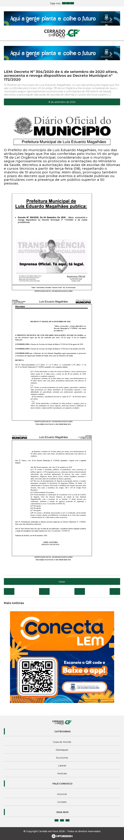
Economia (62, 757)
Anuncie (62, 794)
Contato (62, 802)
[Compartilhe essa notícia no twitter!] (44, 591)
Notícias (62, 773)
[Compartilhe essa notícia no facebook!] (9, 591)
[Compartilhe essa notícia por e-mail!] (79, 591)
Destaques (62, 749)
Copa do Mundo (62, 742)
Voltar (62, 581)
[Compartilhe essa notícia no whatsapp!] (115, 591)
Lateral (62, 765)
